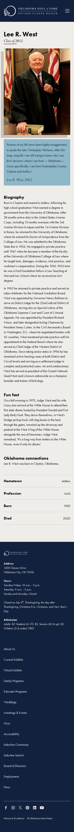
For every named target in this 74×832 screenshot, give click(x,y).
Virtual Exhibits (13, 670)
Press (7, 787)
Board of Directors (15, 766)
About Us (9, 649)
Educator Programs (15, 691)
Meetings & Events (15, 713)
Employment (11, 776)
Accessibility (11, 734)
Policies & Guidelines (14, 818)
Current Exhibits (13, 659)
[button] (66, 10)
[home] (30, 10)
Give (7, 723)
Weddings (10, 702)
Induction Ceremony (16, 744)
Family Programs (14, 681)
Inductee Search (14, 755)
